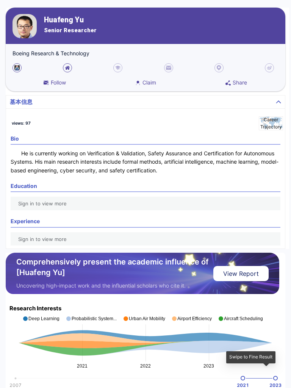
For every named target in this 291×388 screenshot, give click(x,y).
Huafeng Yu (64, 20)
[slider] (243, 378)
